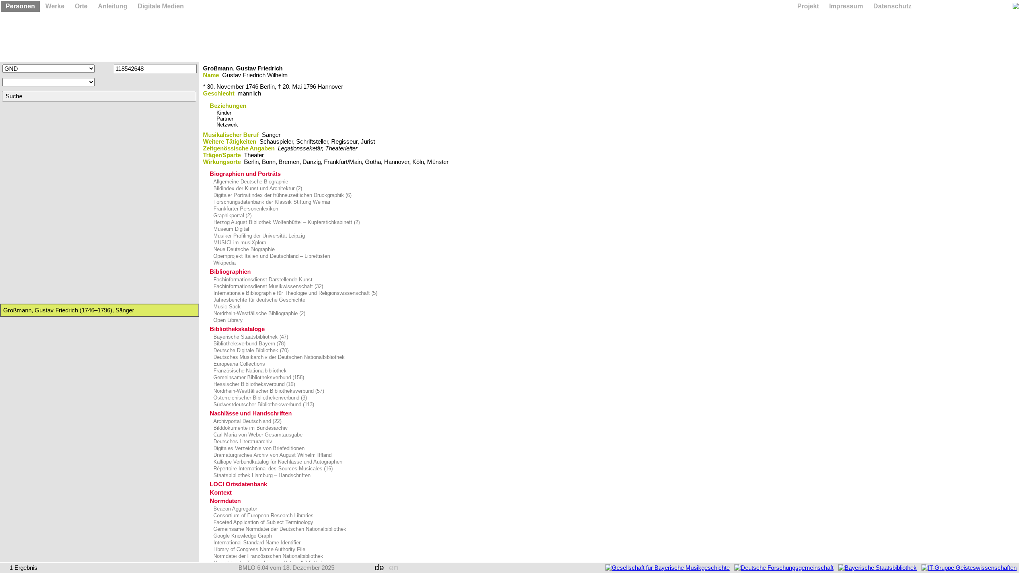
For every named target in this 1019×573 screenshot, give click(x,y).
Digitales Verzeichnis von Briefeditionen (258, 448)
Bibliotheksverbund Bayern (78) (248, 344)
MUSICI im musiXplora (239, 243)
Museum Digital (230, 229)
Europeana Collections (238, 364)
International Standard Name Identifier (256, 543)
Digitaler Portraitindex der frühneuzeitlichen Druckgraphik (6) (281, 195)
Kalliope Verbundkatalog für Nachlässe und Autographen (277, 462)
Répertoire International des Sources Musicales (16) (272, 469)
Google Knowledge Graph (242, 536)
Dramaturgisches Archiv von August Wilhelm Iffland (272, 455)
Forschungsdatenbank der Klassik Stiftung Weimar (271, 202)
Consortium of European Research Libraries (263, 515)
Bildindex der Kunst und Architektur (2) (257, 188)
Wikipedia (224, 263)
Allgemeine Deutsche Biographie (250, 182)
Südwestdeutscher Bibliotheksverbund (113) (263, 404)
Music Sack (226, 307)
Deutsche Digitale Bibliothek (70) (250, 350)
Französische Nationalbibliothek (249, 371)
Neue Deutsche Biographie (243, 249)
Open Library (227, 320)
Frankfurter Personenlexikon (245, 209)
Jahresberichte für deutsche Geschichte (258, 300)
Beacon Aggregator (234, 509)
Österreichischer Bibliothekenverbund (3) (259, 398)
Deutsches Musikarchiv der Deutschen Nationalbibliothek (278, 357)
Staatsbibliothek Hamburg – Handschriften (261, 475)
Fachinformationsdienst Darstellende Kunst (262, 280)
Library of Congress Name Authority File (258, 549)
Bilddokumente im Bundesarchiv (250, 428)
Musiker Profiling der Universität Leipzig (258, 236)
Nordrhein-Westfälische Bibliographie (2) (258, 313)
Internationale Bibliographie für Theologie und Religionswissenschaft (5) (294, 293)
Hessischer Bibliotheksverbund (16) (253, 384)
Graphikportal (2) (232, 215)
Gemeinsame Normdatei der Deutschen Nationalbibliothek (279, 529)
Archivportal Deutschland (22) (246, 421)
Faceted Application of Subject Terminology (262, 522)
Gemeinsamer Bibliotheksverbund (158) (258, 377)
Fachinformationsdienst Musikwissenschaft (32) (267, 286)
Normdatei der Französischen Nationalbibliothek (267, 556)
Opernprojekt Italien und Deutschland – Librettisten (271, 256)
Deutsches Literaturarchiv (242, 441)
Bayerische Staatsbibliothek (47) (250, 337)
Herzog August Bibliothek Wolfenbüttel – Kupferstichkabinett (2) (286, 222)
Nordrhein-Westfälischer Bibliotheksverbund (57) (268, 391)
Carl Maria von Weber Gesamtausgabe (257, 435)
